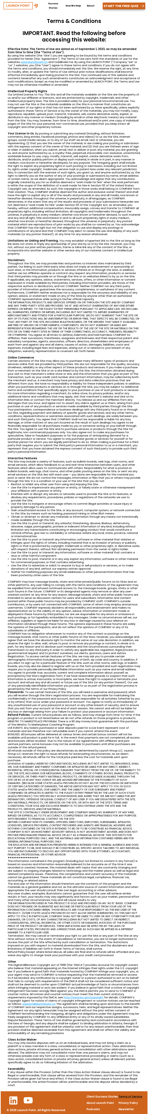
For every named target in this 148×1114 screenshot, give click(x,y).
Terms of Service (130, 1096)
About (90, 5)
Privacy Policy (128, 1103)
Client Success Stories (102, 1096)
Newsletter (126, 1109)
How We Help (73, 5)
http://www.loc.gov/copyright (83, 997)
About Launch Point (100, 1103)
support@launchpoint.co (39, 1004)
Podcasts (93, 1109)
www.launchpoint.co (34, 62)
